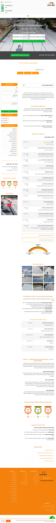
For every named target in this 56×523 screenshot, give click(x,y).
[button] (28, 16)
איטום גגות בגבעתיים (14, 480)
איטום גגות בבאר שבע (13, 490)
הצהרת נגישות (36, 482)
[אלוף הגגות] (43, 473)
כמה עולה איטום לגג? (48, 450)
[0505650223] (2, 5)
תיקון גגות (20, 73)
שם (17, 87)
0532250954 (8, 11)
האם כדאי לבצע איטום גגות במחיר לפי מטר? (44, 452)
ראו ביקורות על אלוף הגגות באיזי (46, 480)
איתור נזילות (25, 480)
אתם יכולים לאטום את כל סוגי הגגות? (45, 458)
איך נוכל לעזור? (15, 103)
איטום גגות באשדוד (14, 501)
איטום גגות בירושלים (14, 488)
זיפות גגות (26, 475)
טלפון (17, 91)
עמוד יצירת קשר (36, 476)
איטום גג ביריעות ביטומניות (47, 141)
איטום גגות (35, 73)
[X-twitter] (46, 478)
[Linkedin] (43, 478)
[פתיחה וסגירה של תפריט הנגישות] (2, 8)
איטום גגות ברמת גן (14, 495)
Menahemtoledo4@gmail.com (49, 509)
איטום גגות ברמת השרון (13, 486)
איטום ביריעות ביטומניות (24, 482)
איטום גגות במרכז (24, 476)
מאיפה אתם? (15, 95)
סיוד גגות (26, 478)
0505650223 (8, 5)
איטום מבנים (27, 73)
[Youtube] (48, 478)
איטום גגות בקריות (14, 478)
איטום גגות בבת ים (14, 493)
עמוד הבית (36, 473)
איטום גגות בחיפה (14, 482)
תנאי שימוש (36, 484)
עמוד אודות (36, 475)
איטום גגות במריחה (24, 484)
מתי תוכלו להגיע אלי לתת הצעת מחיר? (45, 455)
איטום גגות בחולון (14, 499)
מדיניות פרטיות (36, 480)
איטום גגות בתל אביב (14, 484)
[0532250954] (2, 10)
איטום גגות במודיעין (14, 497)
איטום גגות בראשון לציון (13, 491)
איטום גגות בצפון (14, 475)
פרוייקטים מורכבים (35, 478)
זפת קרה (39, 159)
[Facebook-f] (50, 478)
